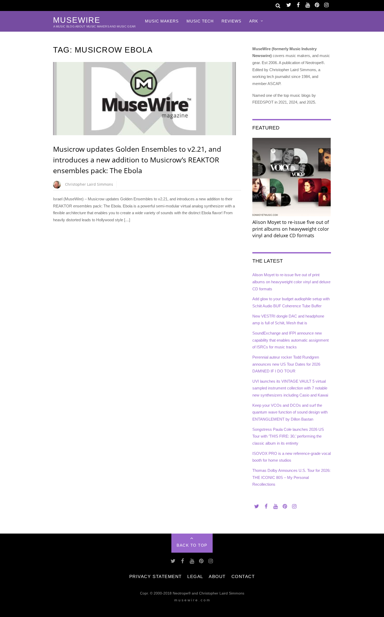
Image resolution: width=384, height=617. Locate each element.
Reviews (231, 21)
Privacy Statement (155, 576)
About (217, 576)
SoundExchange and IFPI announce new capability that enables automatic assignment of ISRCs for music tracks (290, 340)
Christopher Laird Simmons (89, 184)
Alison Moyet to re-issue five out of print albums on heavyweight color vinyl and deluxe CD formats (291, 282)
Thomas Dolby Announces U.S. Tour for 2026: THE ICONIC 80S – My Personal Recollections (291, 477)
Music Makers (162, 21)
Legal (195, 576)
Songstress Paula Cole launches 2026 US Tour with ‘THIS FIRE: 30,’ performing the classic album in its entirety (288, 436)
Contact (243, 576)
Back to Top (192, 545)
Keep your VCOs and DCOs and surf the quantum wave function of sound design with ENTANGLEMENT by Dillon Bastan (290, 412)
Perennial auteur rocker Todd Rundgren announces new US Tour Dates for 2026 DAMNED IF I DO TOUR (286, 364)
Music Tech (200, 21)
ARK (253, 21)
